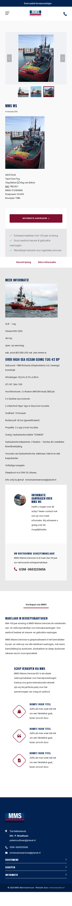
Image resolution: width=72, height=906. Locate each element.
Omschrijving (23, 262)
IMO (7, 186)
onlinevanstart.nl (56, 888)
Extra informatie (47, 262)
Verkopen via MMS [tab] (36, 604)
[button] (9, 58)
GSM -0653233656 (32, 569)
